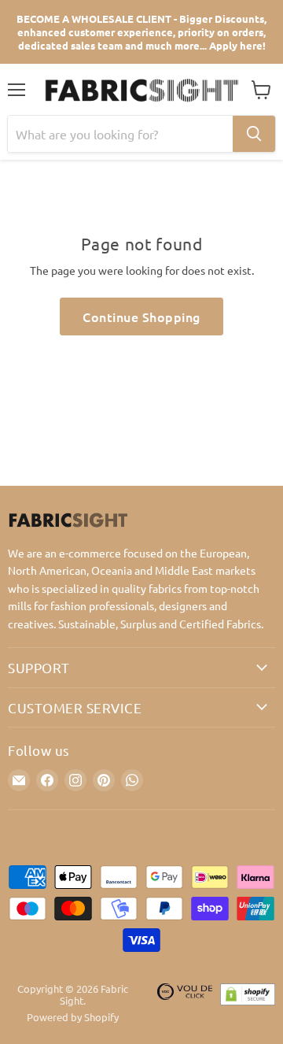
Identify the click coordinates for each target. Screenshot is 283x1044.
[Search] (254, 134)
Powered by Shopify (73, 1017)
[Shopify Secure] (247, 1003)
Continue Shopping (141, 316)
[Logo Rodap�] (184, 1003)
